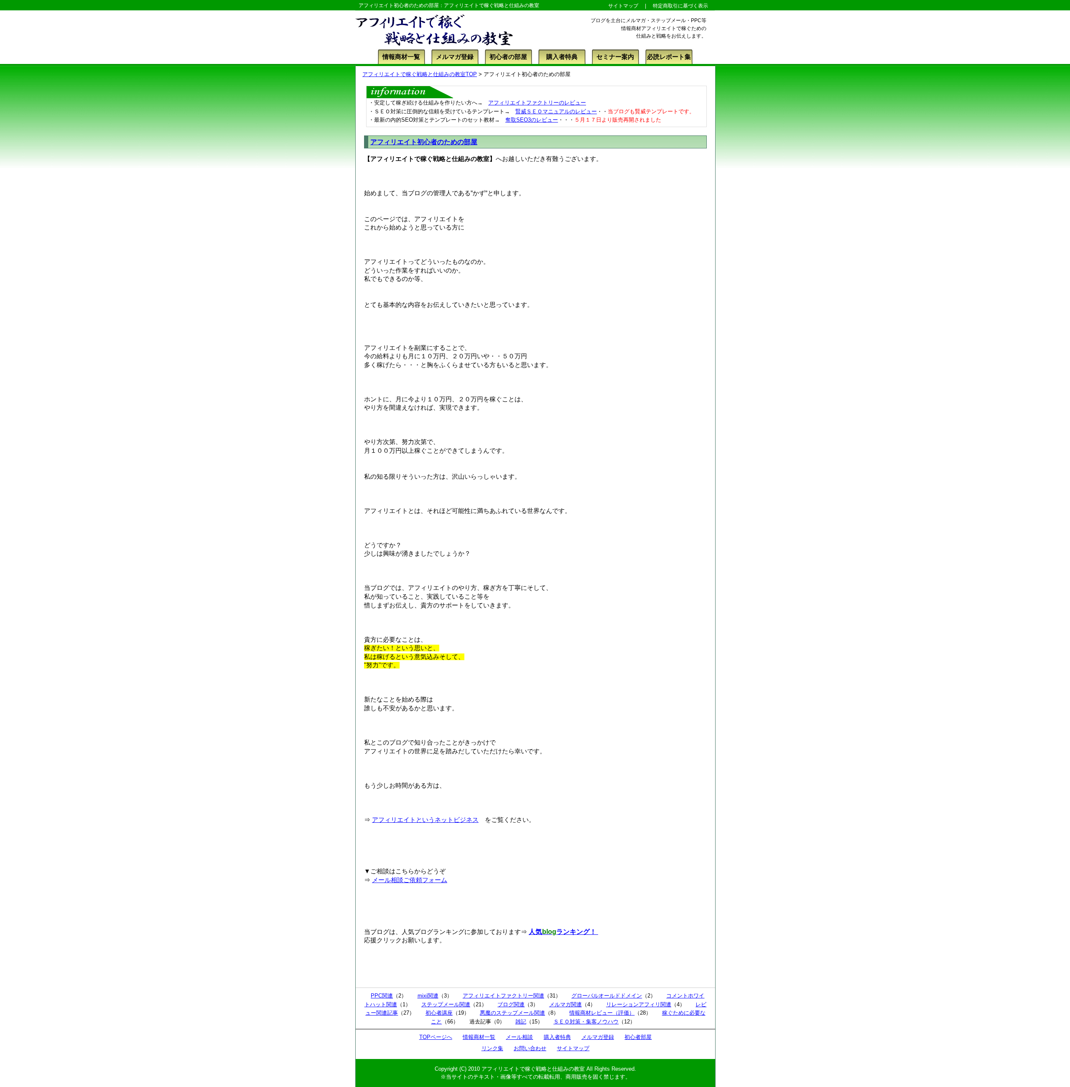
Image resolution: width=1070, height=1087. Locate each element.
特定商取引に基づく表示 (680, 6)
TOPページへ (435, 1037)
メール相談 (519, 1037)
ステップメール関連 (445, 1004)
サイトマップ (573, 1048)
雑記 (520, 1021)
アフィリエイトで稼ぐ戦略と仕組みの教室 (533, 1069)
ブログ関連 (511, 1004)
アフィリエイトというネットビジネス (425, 820)
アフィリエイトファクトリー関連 (503, 996)
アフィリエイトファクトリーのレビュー (537, 103)
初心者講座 (439, 1013)
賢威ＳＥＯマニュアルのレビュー (556, 111)
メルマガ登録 (455, 57)
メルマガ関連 (565, 1004)
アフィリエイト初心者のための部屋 (423, 141)
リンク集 (492, 1048)
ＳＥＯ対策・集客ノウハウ (586, 1021)
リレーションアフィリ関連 (638, 1004)
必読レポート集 (669, 57)
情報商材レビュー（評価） (601, 1013)
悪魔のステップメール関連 (512, 1013)
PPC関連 (382, 996)
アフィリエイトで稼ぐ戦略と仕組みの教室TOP (419, 74)
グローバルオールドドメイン (606, 996)
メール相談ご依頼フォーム (409, 880)
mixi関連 (428, 996)
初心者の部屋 (508, 57)
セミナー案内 (615, 57)
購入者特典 (562, 57)
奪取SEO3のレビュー (531, 120)
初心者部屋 (638, 1037)
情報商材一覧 (401, 57)
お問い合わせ (530, 1048)
